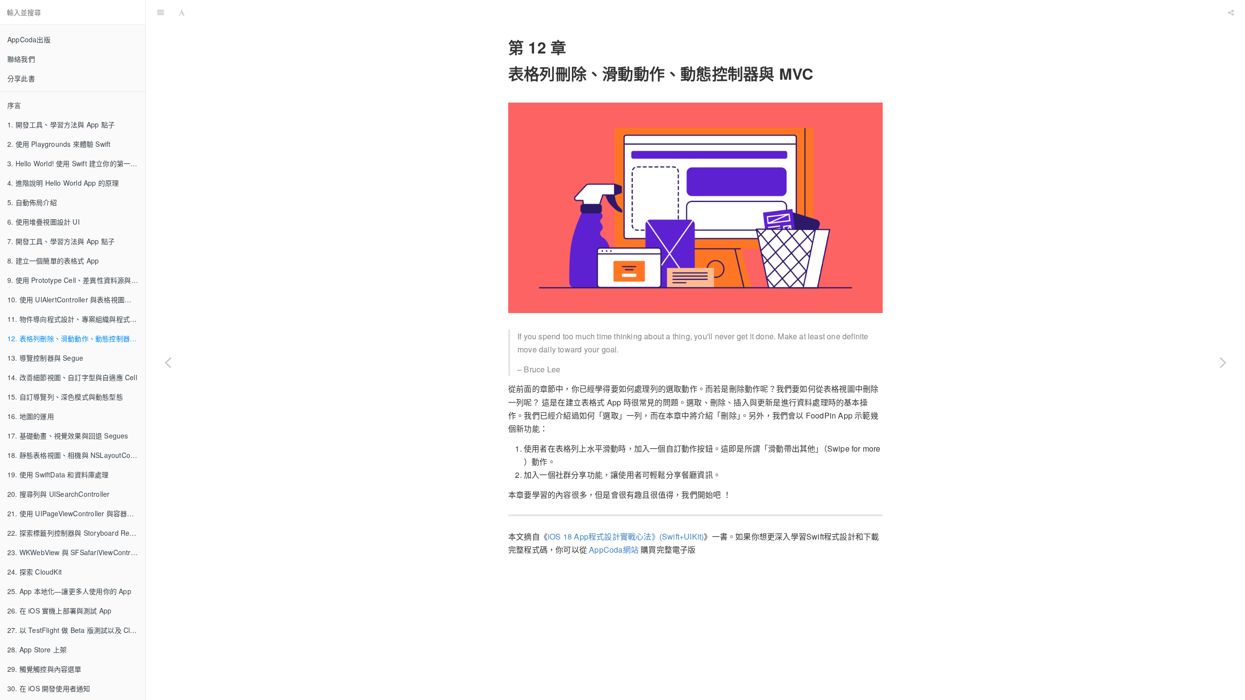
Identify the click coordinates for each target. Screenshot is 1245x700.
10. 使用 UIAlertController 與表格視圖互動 (72, 299)
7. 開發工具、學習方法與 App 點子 (61, 241)
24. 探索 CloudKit (34, 572)
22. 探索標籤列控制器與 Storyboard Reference (76, 533)
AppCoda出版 (29, 39)
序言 (14, 105)
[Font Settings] (181, 12)
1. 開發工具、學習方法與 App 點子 (61, 124)
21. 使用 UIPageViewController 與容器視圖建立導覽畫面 (76, 513)
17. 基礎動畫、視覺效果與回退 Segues (67, 435)
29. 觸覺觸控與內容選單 (44, 669)
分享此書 (21, 78)
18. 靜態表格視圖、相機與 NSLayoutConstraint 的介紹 (76, 455)
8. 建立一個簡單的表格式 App (53, 260)
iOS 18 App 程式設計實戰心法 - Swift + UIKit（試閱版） (707, 12)
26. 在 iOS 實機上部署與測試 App (59, 610)
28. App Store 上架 (37, 649)
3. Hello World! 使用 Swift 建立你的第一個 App (76, 163)
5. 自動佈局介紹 (32, 202)
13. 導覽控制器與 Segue (45, 358)
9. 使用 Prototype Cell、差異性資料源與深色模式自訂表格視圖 (76, 280)
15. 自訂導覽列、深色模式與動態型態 (65, 397)
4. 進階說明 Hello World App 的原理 (63, 183)
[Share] (1231, 12)
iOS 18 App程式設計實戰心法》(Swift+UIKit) (626, 536)
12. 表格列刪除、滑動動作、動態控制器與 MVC (76, 338)
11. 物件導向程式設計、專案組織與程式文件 (75, 319)
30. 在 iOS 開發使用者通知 (48, 688)
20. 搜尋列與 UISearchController (58, 494)
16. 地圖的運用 (30, 416)
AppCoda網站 (614, 549)
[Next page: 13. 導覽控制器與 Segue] (1223, 362)
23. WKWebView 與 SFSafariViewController (75, 552)
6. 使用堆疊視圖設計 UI (43, 222)
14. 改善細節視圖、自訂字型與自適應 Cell (72, 377)
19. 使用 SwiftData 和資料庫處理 (58, 474)
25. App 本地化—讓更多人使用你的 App (69, 591)
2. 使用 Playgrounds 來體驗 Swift (58, 144)
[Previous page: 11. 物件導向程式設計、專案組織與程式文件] (168, 362)
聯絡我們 (21, 59)
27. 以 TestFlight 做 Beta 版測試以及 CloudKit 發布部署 (76, 630)
